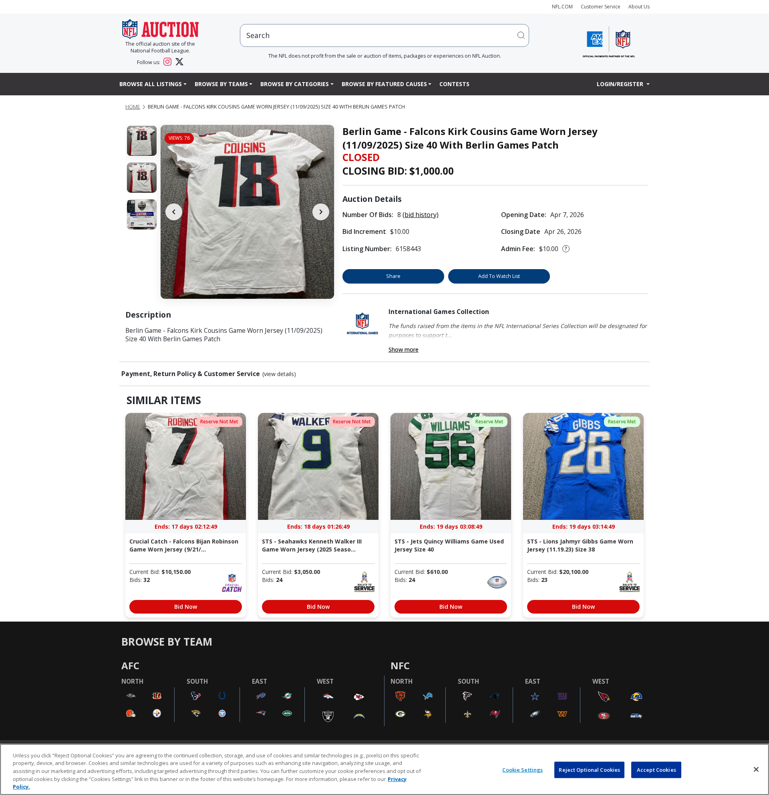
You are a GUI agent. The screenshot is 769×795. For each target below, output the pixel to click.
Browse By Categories (294, 84)
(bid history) (421, 214)
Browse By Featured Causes (384, 84)
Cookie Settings (522, 769)
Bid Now (185, 606)
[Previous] (173, 211)
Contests (454, 84)
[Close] (756, 769)
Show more (404, 349)
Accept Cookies (656, 769)
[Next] (320, 211)
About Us (639, 6)
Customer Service (600, 6)
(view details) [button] (279, 374)
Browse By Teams (221, 84)
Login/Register (621, 84)
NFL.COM (562, 6)
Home (132, 106)
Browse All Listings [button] (150, 84)
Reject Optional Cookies (589, 769)
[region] (384, 769)
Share (393, 276)
